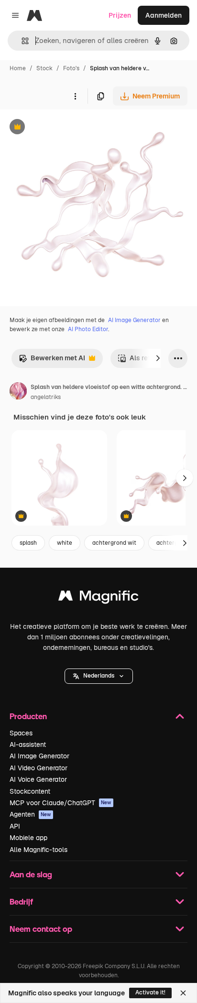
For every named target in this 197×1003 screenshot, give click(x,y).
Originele (63, 127)
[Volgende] (157, 358)
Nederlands (98, 675)
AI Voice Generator (38, 779)
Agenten (30, 814)
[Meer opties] (75, 96)
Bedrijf (21, 901)
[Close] (183, 993)
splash (28, 543)
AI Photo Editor (88, 329)
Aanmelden (163, 15)
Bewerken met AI (52, 360)
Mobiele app (28, 837)
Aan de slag (31, 874)
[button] (99, 676)
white (64, 543)
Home (18, 68)
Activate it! (150, 992)
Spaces (21, 733)
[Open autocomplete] (21, 40)
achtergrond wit (114, 543)
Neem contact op (41, 929)
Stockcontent (30, 791)
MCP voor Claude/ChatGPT (60, 802)
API (15, 826)
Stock (44, 68)
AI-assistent (28, 744)
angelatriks (46, 397)
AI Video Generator (38, 768)
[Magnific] (98, 598)
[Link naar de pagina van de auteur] (18, 392)
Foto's (71, 68)
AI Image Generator (134, 320)
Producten (28, 716)
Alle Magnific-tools (38, 849)
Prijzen (120, 15)
